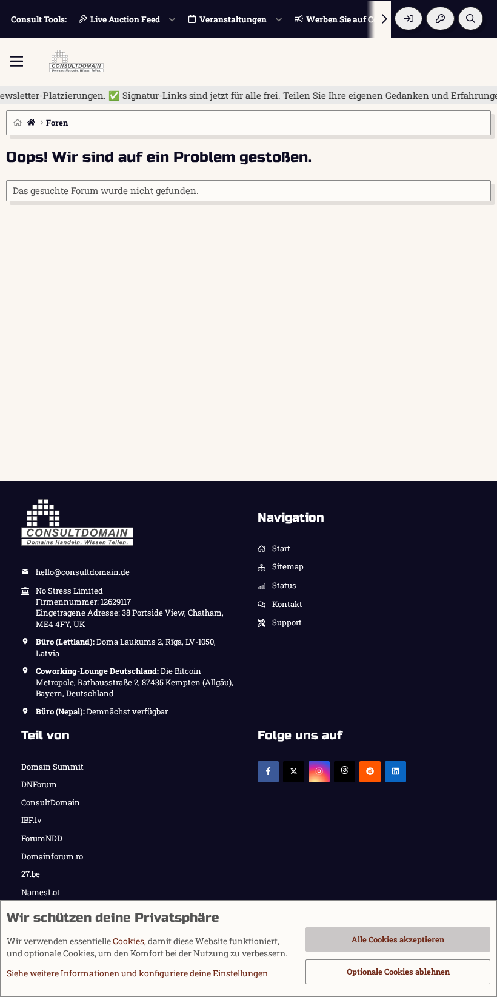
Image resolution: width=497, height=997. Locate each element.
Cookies (128, 941)
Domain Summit (52, 766)
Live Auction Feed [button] (125, 19)
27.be (30, 873)
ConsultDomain (50, 802)
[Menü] (16, 61)
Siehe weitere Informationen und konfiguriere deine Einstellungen (137, 973)
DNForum (39, 784)
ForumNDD (41, 838)
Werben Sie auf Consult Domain (369, 19)
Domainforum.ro (52, 856)
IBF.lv (31, 819)
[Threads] (344, 771)
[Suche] (470, 18)
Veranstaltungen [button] (233, 19)
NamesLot (40, 892)
